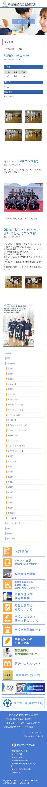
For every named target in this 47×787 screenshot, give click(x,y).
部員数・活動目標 (16, 56)
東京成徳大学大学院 (19, 751)
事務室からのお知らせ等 (33, 736)
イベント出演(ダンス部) (21, 161)
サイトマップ (28, 732)
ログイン (39, 732)
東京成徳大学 (17, 754)
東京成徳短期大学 (19, 757)
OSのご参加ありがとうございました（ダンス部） (22, 231)
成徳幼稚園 (16, 772)
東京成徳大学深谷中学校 (21, 769)
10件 (21, 49)
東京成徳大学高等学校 (20, 760)
